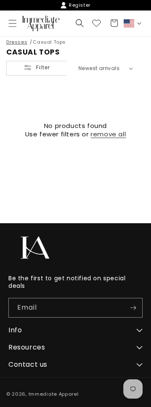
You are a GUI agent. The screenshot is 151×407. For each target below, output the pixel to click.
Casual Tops (49, 42)
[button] (79, 23)
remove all (108, 134)
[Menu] (12, 23)
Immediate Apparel (54, 394)
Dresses (16, 42)
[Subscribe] (133, 308)
